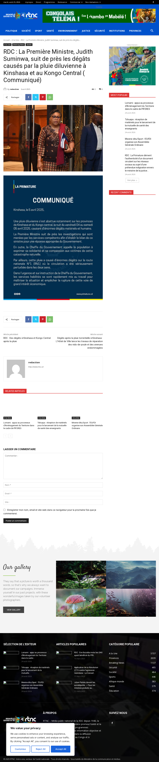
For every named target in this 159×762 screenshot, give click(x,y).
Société (26, 30)
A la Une (15, 40)
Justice (86, 30)
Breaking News (18, 44)
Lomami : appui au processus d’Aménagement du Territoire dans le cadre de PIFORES (18, 425)
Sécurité (100, 30)
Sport (38, 30)
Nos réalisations (91, 2)
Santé (50, 30)
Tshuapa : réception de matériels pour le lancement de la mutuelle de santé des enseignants (52, 425)
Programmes (49, 2)
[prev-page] (5, 436)
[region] (40, 739)
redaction (14, 89)
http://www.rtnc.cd (35, 367)
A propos (29, 2)
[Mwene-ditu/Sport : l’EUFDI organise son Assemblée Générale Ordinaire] (87, 408)
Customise (20, 749)
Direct (38, 2)
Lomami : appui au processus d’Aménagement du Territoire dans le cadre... (34, 655)
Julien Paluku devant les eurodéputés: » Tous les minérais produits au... (84, 685)
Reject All (40, 749)
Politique (11, 30)
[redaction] (5, 89)
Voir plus (131, 180)
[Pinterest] (43, 97)
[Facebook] (153, 2)
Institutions (117, 30)
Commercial (75, 2)
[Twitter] (35, 97)
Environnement (67, 30)
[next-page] (10, 436)
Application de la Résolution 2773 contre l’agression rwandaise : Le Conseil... (86, 670)
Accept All (60, 749)
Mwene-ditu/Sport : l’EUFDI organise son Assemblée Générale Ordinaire (87, 425)
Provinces (135, 30)
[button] (152, 31)
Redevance (62, 2)
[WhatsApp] (50, 97)
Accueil (6, 40)
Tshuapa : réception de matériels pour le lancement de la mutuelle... (35, 670)
